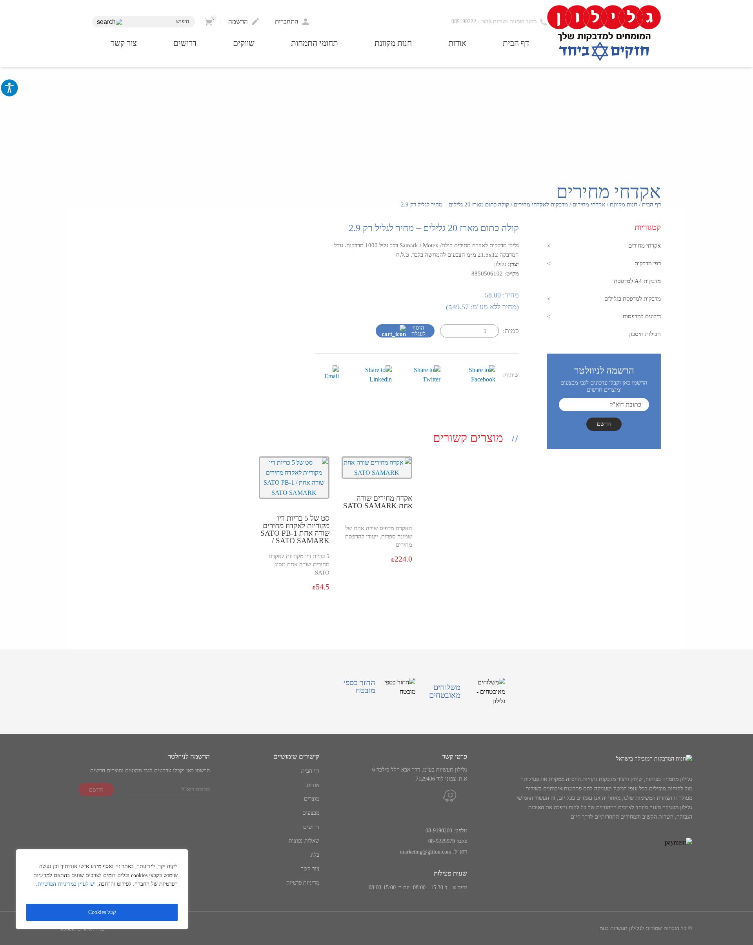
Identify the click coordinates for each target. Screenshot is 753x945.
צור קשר (124, 43)
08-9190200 (439, 831)
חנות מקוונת (393, 43)
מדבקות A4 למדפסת (637, 281)
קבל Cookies (102, 912)
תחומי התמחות (314, 43)
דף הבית (516, 43)
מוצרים (311, 799)
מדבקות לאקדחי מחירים (541, 204)
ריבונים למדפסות (642, 316)
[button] (109, 22)
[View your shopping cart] (208, 21)
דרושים (184, 43)
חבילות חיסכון (645, 334)
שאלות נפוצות (304, 841)
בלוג (314, 855)
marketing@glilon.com (425, 852)
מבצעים (310, 813)
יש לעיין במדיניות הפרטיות (67, 884)
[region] (102, 889)
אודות (457, 43)
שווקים (244, 43)
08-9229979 (441, 841)
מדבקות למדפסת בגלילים (632, 299)
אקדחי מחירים (589, 204)
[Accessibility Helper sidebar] (9, 87)
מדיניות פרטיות (302, 883)
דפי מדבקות (648, 263)
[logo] (604, 33)
